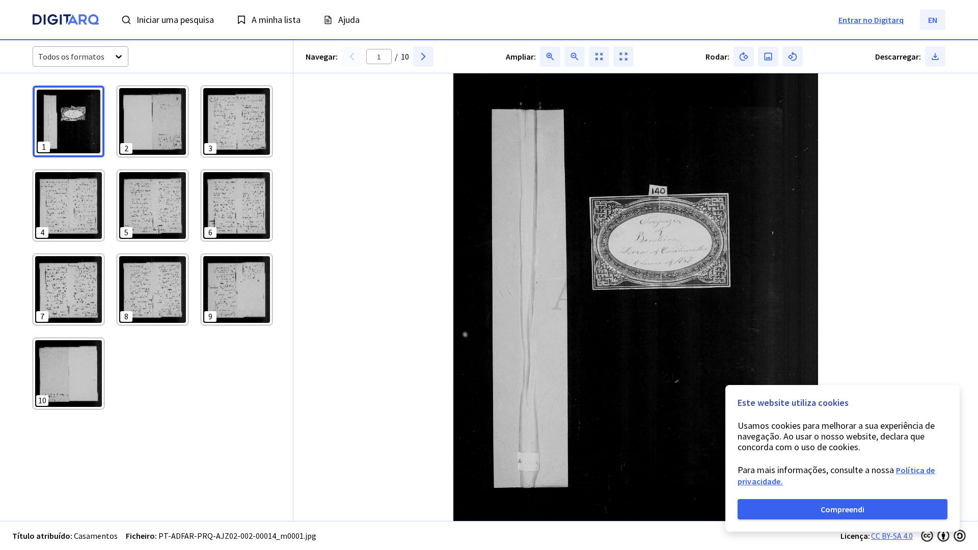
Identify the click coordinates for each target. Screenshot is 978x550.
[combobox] (39, 56)
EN (932, 20)
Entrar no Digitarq (871, 20)
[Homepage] (66, 21)
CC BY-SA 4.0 (892, 536)
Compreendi (842, 509)
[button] (68, 121)
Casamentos (96, 536)
